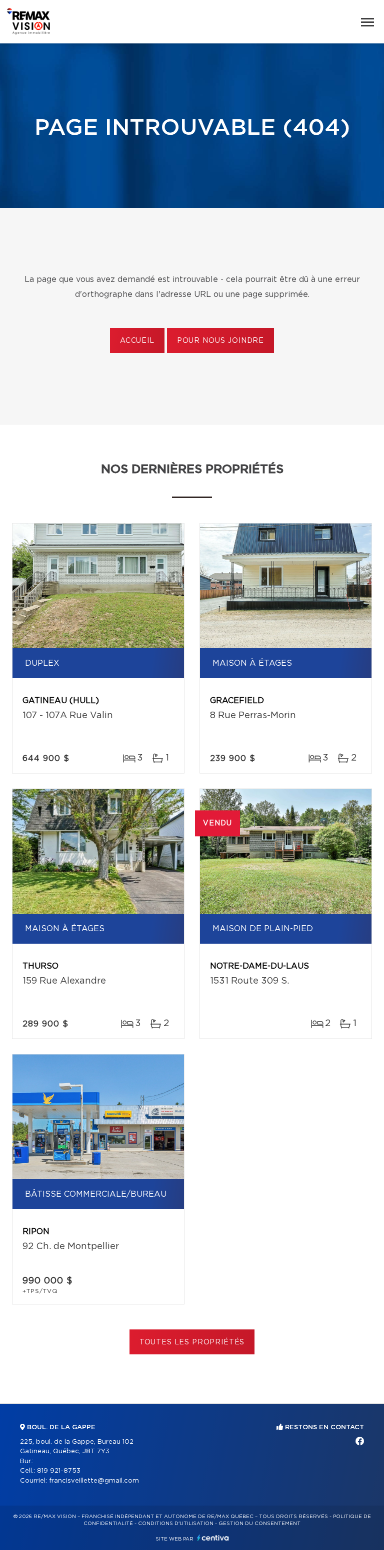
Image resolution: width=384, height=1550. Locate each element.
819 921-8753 (58, 1471)
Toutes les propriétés (192, 1342)
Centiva (213, 1538)
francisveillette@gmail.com (94, 1481)
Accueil (137, 340)
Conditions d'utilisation (176, 1523)
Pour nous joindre (220, 340)
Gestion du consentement (259, 1523)
